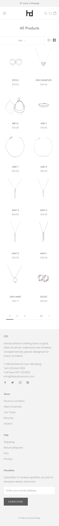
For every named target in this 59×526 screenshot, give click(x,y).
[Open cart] (54, 13)
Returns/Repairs (13, 447)
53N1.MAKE (15, 296)
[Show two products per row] (54, 40)
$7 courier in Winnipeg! (29, 3)
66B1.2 (43, 166)
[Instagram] (20, 382)
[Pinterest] (27, 382)
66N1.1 (43, 253)
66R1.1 (44, 123)
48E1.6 (15, 123)
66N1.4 (15, 210)
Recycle (8, 418)
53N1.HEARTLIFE (44, 80)
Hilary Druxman (13, 406)
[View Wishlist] (50, 13)
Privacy (8, 459)
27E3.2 (15, 80)
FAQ (6, 453)
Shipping (9, 442)
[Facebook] (5, 382)
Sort (20, 40)
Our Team (10, 412)
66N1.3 (43, 210)
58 (41, 315)
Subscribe (15, 501)
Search (8, 423)
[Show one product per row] (49, 40)
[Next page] (49, 316)
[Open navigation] (4, 13)
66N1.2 (15, 253)
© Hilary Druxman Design (29, 517)
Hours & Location (14, 401)
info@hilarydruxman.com (19, 376)
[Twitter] (12, 382)
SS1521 (43, 296)
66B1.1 (15, 166)
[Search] (46, 13)
